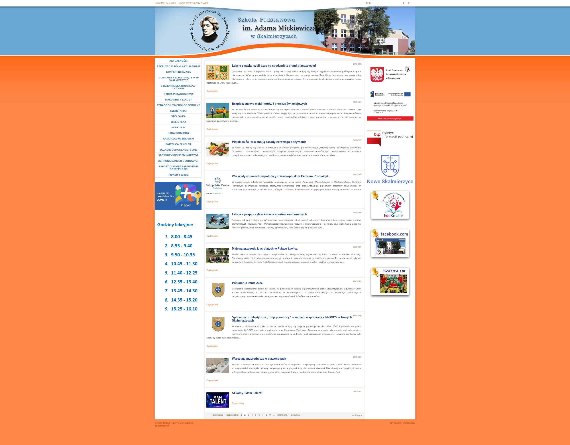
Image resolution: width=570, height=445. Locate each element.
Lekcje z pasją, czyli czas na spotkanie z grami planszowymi (274, 65)
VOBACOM (409, 423)
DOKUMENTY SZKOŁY (178, 99)
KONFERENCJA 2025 (178, 72)
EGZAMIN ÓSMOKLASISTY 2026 (178, 149)
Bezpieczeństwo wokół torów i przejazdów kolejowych (269, 103)
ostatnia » (296, 415)
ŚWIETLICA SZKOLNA (178, 144)
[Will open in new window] (178, 196)
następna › (283, 415)
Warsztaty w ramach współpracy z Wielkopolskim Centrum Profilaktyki (280, 176)
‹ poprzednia (231, 415)
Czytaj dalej (212, 91)
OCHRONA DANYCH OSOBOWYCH (178, 161)
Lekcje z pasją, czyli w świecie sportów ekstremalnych (269, 214)
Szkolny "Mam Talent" (247, 393)
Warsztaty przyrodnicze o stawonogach (259, 358)
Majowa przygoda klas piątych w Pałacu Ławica (264, 248)
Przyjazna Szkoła (178, 174)
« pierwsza (217, 415)
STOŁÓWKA (178, 116)
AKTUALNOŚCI (178, 60)
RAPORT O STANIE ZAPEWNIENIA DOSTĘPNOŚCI (179, 167)
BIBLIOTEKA (178, 122)
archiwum (357, 415)
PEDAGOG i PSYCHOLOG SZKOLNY (178, 105)
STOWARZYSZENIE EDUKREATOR (178, 155)
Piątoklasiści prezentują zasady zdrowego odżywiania (269, 142)
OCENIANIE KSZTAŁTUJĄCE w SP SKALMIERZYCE (179, 79)
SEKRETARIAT (178, 110)
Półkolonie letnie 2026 (247, 283)
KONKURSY (179, 127)
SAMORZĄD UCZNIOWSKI (178, 138)
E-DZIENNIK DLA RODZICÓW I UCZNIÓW (178, 87)
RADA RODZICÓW (178, 133)
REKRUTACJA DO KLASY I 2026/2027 (178, 66)
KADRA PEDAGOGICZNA (178, 94)
